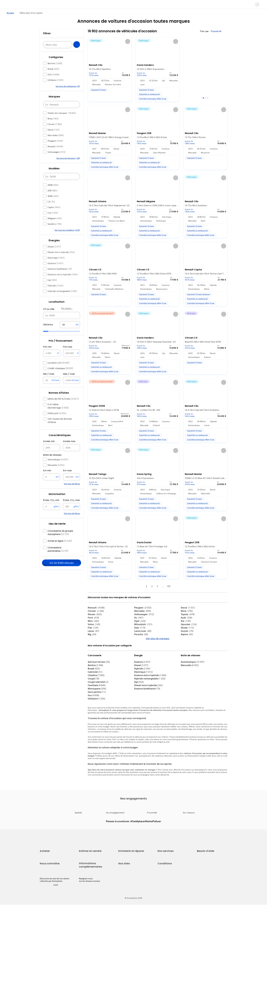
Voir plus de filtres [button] (72, 492)
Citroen (55, 132)
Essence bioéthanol (60, 277)
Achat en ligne (60, 549)
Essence (55, 271)
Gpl (52, 288)
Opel (140, 630)
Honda (139, 657)
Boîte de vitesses (52, 463)
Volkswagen (56, 160)
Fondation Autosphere (128, 934)
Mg (92, 643)
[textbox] (70, 332)
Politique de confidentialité (169, 939)
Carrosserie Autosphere (129, 902)
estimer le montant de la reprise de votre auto (171, 797)
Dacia (54, 138)
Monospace (97, 713)
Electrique (56, 266)
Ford (93, 626)
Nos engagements (48, 939)
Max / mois (69, 382)
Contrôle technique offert (129, 897)
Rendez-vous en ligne (127, 883)
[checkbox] (44, 71)
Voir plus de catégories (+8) (68, 94)
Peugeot (55, 149)
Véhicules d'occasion (49, 883)
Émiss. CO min (51, 508)
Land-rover (142, 640)
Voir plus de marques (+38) (68, 166)
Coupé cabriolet (98, 706)
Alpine (187, 643)
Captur (54, 215)
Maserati (141, 653)
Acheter (43, 14)
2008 (53, 193)
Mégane (55, 226)
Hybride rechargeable (62, 299)
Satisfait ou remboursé (168, 893)
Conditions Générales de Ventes (172, 953)
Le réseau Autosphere (128, 943)
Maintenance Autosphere (129, 888)
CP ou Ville (48, 317)
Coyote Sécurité (165, 902)
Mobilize (187, 663)
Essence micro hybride (63, 282)
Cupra (93, 647)
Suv (93, 720)
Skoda (187, 637)
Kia (186, 630)
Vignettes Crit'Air (86, 942)
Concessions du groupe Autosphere (60, 541)
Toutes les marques (62, 121)
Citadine (96, 700)
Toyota (188, 623)
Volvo (94, 633)
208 (52, 198)
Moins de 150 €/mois (63, 407)
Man (138, 663)
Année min (49, 449)
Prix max (67, 355)
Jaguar (140, 650)
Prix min (47, 355)
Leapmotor (189, 650)
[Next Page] (184, 595)
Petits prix (57, 421)
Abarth (93, 653)
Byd (185, 657)
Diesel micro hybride (61, 260)
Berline (55, 71)
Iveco (92, 660)
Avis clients (45, 943)
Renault (55, 154)
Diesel (54, 255)
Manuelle (56, 473)
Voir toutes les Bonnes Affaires (60, 429)
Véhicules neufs (47, 888)
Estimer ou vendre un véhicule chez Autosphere (92, 884)
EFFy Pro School (125, 939)
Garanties (162, 888)
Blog (120, 960)
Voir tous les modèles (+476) (67, 238)
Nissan (95, 623)
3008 (53, 204)
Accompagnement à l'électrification (166, 908)
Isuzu (93, 663)
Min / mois (48, 382)
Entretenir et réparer (115, 14)
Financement (163, 883)
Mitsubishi (143, 633)
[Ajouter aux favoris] (127, 50)
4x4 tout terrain (99, 686)
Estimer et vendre (76, 14)
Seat (139, 637)
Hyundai (188, 633)
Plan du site (163, 967)
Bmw (53, 127)
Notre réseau (185, 14)
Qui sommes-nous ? (48, 934)
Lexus (93, 640)
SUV (53, 82)
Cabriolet (95, 696)
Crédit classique (60, 376)
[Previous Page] (131, 595)
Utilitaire (55, 88)
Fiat (93, 637)
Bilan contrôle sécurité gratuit (131, 893)
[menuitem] (42, 14)
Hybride (55, 293)
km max (67, 478)
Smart (186, 653)
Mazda (140, 647)
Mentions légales (165, 962)
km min (47, 478)
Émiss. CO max (71, 508)
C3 (51, 210)
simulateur (137, 778)
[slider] (49, 339)
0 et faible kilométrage (58, 414)
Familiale (96, 710)
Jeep (185, 647)
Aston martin (143, 660)
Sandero (55, 232)
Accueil (10, 22)
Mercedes (56, 143)
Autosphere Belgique (127, 948)
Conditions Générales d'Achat (171, 958)
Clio (53, 221)
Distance (48, 332)
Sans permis (97, 716)
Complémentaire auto (167, 897)
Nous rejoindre (46, 953)
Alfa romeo (96, 650)
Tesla (92, 657)
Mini (93, 630)
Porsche (141, 643)
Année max (69, 449)
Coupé (93, 703)
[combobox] (61, 323)
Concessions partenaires (58, 557)
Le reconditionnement (88, 937)
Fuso (185, 660)
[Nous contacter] (248, 5)
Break (53, 77)
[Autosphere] (26, 5)
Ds (138, 626)
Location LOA (59, 371)
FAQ (198, 888)
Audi (186, 626)
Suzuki (187, 640)
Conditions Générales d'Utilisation (173, 934)
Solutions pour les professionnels (173, 914)
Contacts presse (47, 948)
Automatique (58, 467)
